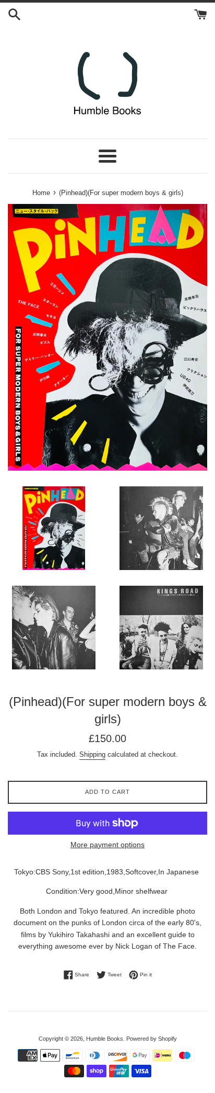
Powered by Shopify (151, 1038)
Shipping (92, 754)
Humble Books (104, 1038)
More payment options (107, 844)
